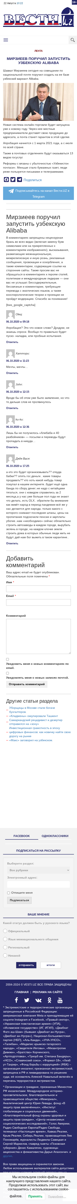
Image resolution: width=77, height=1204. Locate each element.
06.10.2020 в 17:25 (17, 465)
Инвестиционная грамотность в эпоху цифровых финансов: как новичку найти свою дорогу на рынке (40, 732)
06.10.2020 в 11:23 (17, 360)
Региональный (19, 947)
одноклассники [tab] (55, 836)
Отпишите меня (22, 892)
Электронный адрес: (22, 877)
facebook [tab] (22, 836)
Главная (22, 992)
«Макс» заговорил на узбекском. (31, 740)
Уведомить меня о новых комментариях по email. (37, 665)
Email (10, 596)
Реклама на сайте (47, 992)
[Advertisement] (38, 787)
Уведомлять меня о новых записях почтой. (37, 677)
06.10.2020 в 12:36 (17, 426)
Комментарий (16, 615)
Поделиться (33, 180)
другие (7, 1156)
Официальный (19, 931)
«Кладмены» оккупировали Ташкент (33, 716)
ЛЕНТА (38, 51)
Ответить (12, 342)
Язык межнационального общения (33, 939)
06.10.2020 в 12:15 (17, 391)
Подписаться (19, 900)
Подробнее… (57, 1196)
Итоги (51, 965)
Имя (9, 582)
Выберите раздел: (20, 863)
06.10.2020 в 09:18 (17, 321)
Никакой (14, 955)
